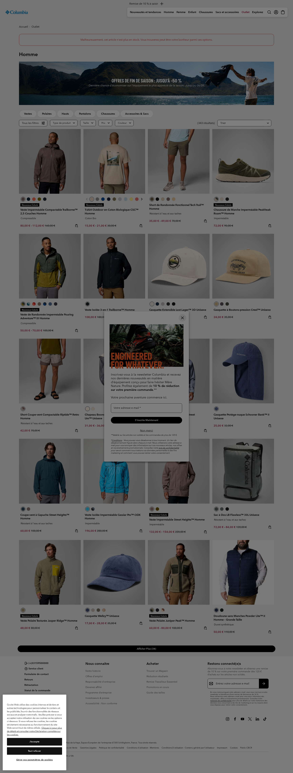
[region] (34, 732)
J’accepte (35, 741)
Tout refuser (34, 750)
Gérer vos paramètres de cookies (34, 759)
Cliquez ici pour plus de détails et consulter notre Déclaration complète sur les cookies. (34, 731)
